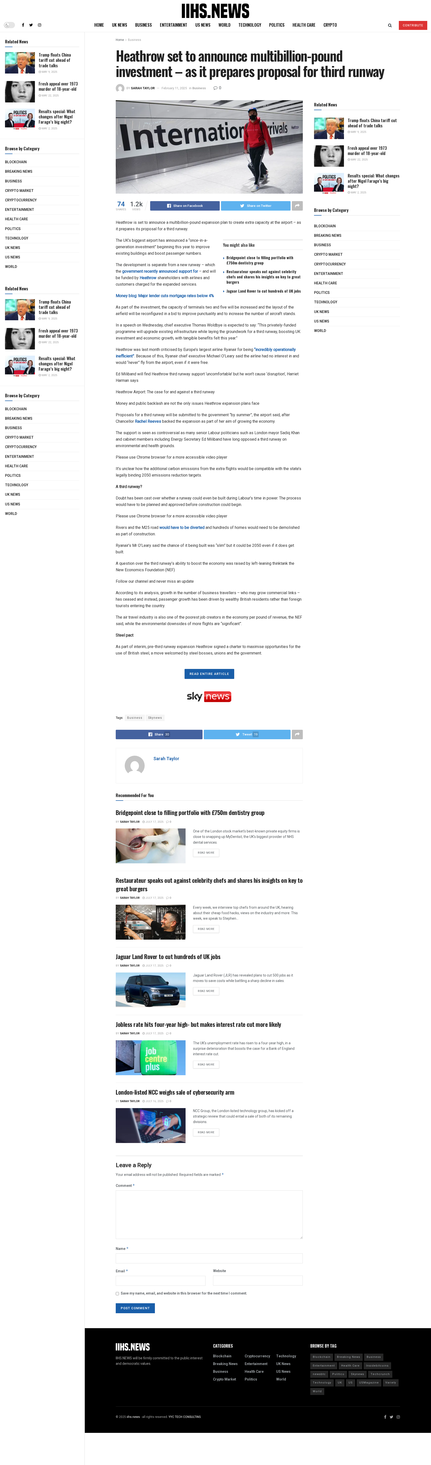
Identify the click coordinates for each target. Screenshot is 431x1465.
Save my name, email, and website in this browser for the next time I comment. (184, 1293)
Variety (390, 1383)
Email (122, 1271)
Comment (125, 1185)
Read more (206, 853)
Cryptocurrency (21, 200)
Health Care (16, 219)
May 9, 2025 (49, 72)
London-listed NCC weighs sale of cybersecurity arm (175, 1091)
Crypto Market (19, 190)
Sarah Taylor (143, 88)
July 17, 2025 (154, 822)
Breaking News (18, 171)
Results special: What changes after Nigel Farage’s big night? (57, 116)
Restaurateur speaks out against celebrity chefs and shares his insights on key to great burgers (263, 277)
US (350, 1383)
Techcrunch (380, 1374)
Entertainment (19, 209)
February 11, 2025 (174, 88)
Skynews (155, 718)
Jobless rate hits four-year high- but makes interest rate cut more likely (198, 1024)
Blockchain (16, 162)
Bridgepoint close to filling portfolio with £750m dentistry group (259, 260)
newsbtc (319, 1374)
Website (219, 1271)
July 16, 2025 (154, 1101)
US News (12, 257)
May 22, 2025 (50, 95)
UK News (12, 247)
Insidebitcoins (377, 1366)
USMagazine (369, 1383)
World (11, 266)
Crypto (330, 25)
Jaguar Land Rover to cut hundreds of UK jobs (263, 291)
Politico (338, 1374)
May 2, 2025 (49, 128)
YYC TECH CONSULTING (185, 1417)
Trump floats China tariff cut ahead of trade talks (55, 60)
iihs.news (133, 1417)
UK (340, 1383)
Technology (16, 238)
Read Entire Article (209, 673)
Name (122, 1248)
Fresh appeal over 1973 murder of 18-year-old (58, 86)
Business (13, 181)
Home (99, 25)
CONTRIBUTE (413, 25)
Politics (13, 229)
